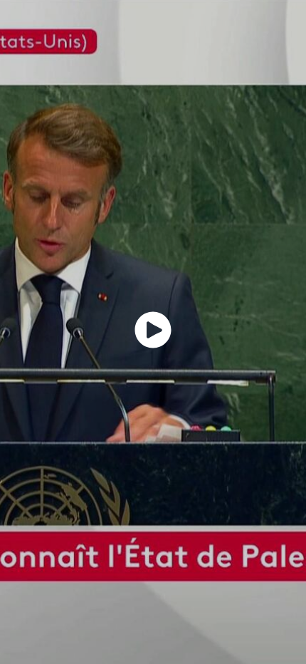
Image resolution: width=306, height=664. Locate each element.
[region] (153, 332)
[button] (153, 329)
